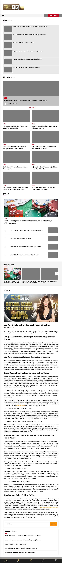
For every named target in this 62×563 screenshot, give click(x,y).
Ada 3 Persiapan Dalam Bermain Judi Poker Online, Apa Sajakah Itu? (29, 34)
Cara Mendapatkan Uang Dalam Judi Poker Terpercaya (26, 67)
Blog (5, 97)
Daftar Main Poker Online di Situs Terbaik (23, 42)
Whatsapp (19, 561)
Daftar (31, 561)
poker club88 (46, 385)
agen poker (34, 360)
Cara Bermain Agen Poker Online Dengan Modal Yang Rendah (14, 147)
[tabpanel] (31, 93)
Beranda (6, 561)
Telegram (56, 561)
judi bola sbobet (20, 405)
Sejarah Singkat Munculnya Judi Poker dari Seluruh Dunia (45, 168)
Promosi (43, 561)
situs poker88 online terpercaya (49, 507)
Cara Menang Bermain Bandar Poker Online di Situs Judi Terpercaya (16, 188)
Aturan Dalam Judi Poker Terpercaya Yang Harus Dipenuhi (27, 59)
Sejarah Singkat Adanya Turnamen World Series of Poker (44, 147)
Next (57, 273)
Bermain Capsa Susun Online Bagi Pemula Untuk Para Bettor (43, 188)
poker (34, 353)
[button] (46, 15)
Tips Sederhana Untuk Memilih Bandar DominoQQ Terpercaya (28, 51)
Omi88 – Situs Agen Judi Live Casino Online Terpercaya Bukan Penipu (30, 26)
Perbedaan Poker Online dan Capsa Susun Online (15, 168)
